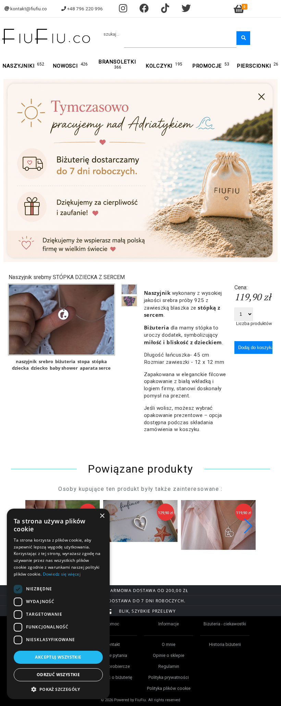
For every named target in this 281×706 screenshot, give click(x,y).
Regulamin (168, 666)
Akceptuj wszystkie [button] (58, 657)
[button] (247, 525)
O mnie (168, 644)
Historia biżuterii (225, 644)
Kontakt (112, 644)
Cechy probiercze (112, 666)
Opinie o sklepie (168, 655)
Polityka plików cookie (169, 688)
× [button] (102, 516)
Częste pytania (112, 655)
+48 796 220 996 (85, 8)
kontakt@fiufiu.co (28, 8)
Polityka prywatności (168, 677)
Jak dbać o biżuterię (112, 677)
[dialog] (58, 604)
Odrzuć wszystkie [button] (58, 675)
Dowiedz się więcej (62, 574)
